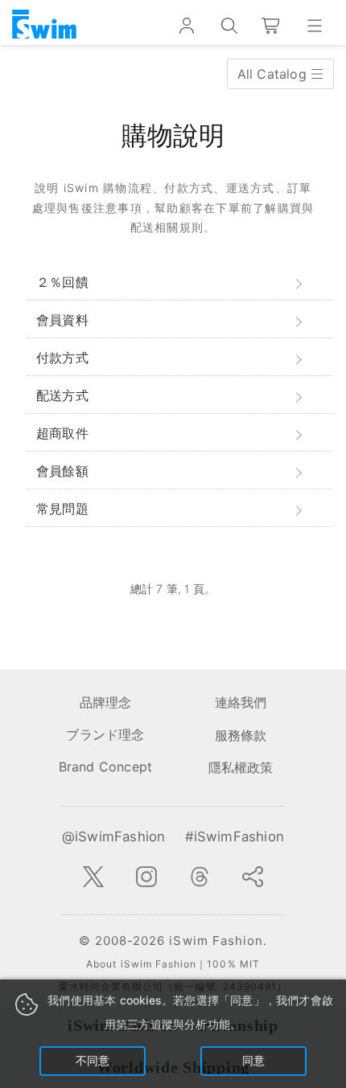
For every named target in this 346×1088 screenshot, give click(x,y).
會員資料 (62, 320)
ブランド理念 (105, 734)
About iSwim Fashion (141, 964)
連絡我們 (240, 702)
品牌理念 (106, 702)
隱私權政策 (241, 767)
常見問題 (62, 509)
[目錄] (314, 25)
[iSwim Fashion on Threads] (199, 876)
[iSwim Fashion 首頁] (44, 26)
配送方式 (62, 395)
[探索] (229, 25)
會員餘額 (62, 471)
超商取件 (62, 433)
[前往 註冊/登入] (186, 25)
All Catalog (274, 74)
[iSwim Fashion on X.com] (93, 876)
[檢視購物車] (271, 25)
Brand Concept (106, 767)
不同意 (92, 1060)
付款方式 (62, 358)
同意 (253, 1060)
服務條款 (241, 735)
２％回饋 (62, 282)
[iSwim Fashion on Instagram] (146, 876)
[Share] (252, 876)
